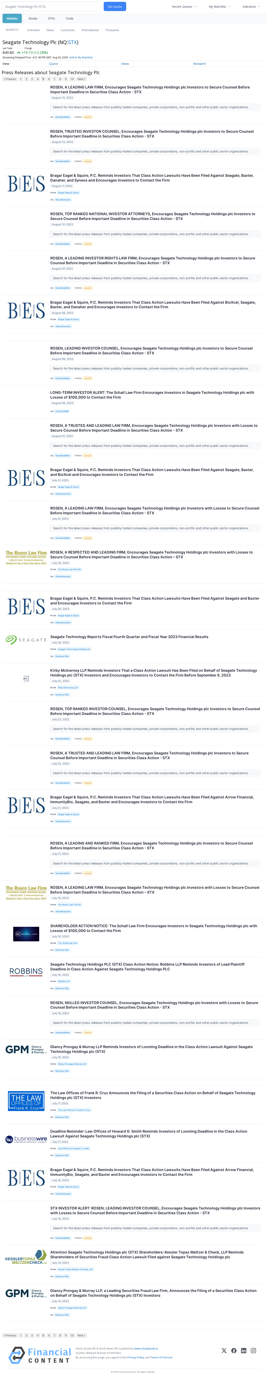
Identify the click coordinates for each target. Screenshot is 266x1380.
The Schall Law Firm (67, 943)
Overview (33, 30)
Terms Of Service (161, 1357)
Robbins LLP (64, 981)
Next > (81, 79)
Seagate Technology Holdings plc (74, 649)
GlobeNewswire (63, 200)
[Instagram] (253, 1355)
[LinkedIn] (243, 1355)
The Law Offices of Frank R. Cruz (74, 1110)
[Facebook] (234, 1355)
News (50, 30)
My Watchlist (217, 7)
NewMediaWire (62, 117)
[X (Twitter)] (224, 1355)
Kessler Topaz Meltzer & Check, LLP (75, 1269)
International (90, 30)
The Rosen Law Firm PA (69, 569)
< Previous (10, 79)
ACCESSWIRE (62, 411)
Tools (69, 18)
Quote (53, 64)
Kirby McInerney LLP (68, 687)
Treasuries (112, 30)
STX (72, 42)
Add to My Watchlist (80, 57)
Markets (12, 18)
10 (72, 79)
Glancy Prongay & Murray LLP (72, 1064)
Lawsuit (87, 117)
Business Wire (62, 656)
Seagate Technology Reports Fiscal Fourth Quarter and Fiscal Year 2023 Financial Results (129, 637)
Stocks (32, 18)
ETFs (51, 18)
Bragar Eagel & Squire (68, 193)
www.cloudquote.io (146, 1348)
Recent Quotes (182, 7)
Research (199, 64)
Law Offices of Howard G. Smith (73, 1148)
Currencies (68, 30)
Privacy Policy (135, 1357)
